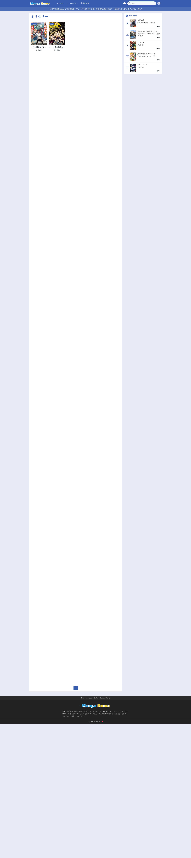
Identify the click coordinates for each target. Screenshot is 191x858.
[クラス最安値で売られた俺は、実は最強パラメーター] (39, 33)
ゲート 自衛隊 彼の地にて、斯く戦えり (57, 47)
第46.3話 (39, 50)
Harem (146, 22)
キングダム (141, 42)
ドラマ (155, 56)
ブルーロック (142, 65)
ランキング (72, 3)
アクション (147, 56)
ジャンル (59, 3)
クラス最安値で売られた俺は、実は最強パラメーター (38, 47)
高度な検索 (85, 3)
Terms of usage (86, 698)
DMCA (96, 698)
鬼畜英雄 (140, 20)
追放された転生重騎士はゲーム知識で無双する (148, 31)
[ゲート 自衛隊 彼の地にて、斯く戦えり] (57, 33)
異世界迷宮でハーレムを (146, 54)
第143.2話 (57, 50)
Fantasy (152, 22)
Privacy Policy (105, 698)
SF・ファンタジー (150, 34)
